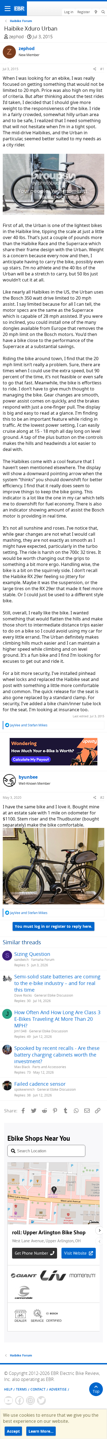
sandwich (21, 959)
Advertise (58, 1389)
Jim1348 (20, 1031)
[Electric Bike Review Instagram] (30, 1400)
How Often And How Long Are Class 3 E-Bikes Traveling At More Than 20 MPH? (57, 1019)
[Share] (94, 69)
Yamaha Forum (42, 959)
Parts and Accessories (49, 1067)
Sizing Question (32, 954)
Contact (38, 1389)
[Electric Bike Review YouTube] (8, 1400)
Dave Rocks (23, 995)
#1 (102, 69)
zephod (16, 37)
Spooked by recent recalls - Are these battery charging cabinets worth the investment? (57, 1055)
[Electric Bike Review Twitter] (41, 1400)
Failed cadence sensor (40, 1083)
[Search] (103, 12)
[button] (7, 8)
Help (8, 1389)
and (28, 725)
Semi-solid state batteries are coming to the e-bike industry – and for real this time (57, 983)
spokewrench (24, 1089)
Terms (21, 1389)
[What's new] (95, 12)
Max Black (22, 1067)
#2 (102, 797)
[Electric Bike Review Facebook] (19, 1400)
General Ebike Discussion (53, 995)
